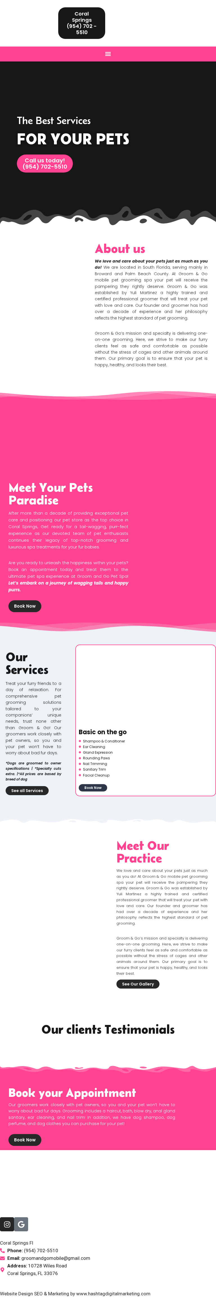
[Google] (21, 1224)
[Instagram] (7, 1224)
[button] (108, 54)
